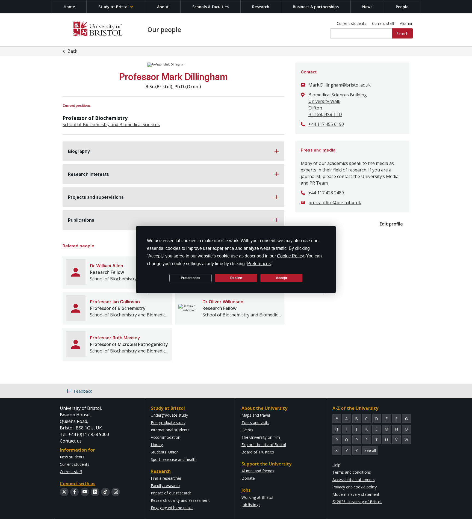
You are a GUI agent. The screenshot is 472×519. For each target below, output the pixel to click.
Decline (236, 278)
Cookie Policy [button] (290, 255)
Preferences (190, 278)
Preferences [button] (259, 263)
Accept (281, 278)
